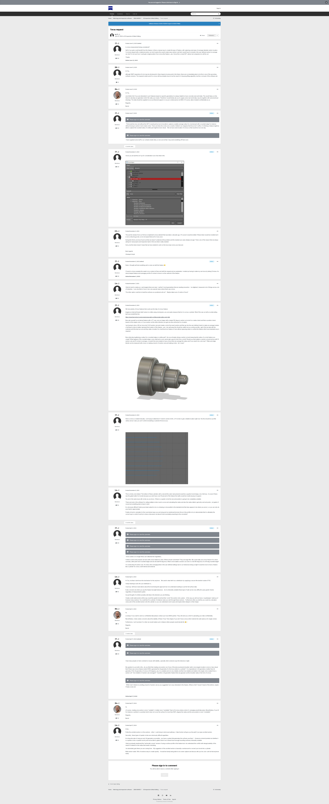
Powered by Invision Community (164, 801)
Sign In (219, 8)
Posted (131, 43)
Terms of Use (167, 799)
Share (203, 35)
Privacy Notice (157, 799)
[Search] (219, 13)
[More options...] (217, 43)
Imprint (174, 799)
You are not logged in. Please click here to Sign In (163, 2)
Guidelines (120, 14)
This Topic (212, 13)
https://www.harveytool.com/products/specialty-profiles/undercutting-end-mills (148, 317)
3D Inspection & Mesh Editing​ (132, 36)
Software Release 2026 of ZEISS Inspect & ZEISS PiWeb (164, 23)
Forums (112, 14)
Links (134, 14)
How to (128, 14)
